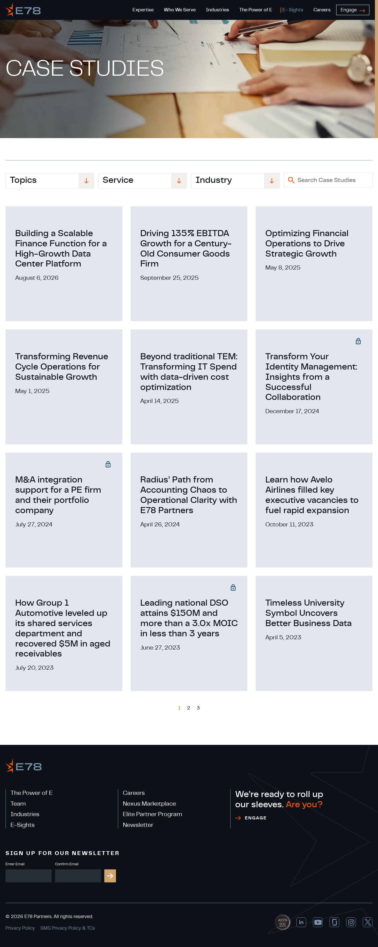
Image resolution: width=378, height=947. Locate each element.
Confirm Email (67, 864)
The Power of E (32, 793)
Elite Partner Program (152, 814)
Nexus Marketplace (149, 804)
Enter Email (15, 864)
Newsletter (138, 825)
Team (18, 804)
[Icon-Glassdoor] (334, 922)
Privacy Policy (20, 928)
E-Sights (23, 825)
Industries (25, 814)
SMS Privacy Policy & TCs (67, 928)
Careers (134, 793)
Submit (110, 875)
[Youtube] (318, 922)
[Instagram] (351, 922)
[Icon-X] (367, 922)
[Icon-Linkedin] (301, 922)
